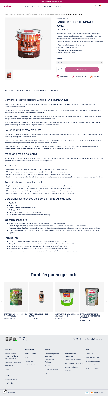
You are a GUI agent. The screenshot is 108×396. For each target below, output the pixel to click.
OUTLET (68, 371)
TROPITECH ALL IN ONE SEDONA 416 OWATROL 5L (15, 315)
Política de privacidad (92, 357)
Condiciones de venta (93, 361)
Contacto (8, 369)
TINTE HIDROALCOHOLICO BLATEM (38, 315)
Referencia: (60, 18)
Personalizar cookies (92, 368)
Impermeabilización (51, 369)
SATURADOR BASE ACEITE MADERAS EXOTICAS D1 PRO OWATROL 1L (90, 316)
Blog (26, 357)
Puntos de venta (30, 354)
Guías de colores (30, 365)
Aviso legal (89, 354)
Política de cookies (91, 365)
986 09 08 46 (9, 366)
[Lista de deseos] (101, 69)
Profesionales (29, 361)
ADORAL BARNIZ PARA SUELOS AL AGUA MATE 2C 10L (67, 315)
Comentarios (53, 90)
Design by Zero (98, 392)
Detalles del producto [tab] (23, 90)
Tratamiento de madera (73, 360)
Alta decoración (50, 366)
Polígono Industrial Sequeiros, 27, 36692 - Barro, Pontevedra (12, 356)
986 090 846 (77, 339)
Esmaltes (48, 373)
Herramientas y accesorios (74, 363)
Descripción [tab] (9, 90)
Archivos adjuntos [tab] (40, 90)
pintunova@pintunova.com (94, 339)
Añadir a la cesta (81, 69)
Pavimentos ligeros (71, 367)
